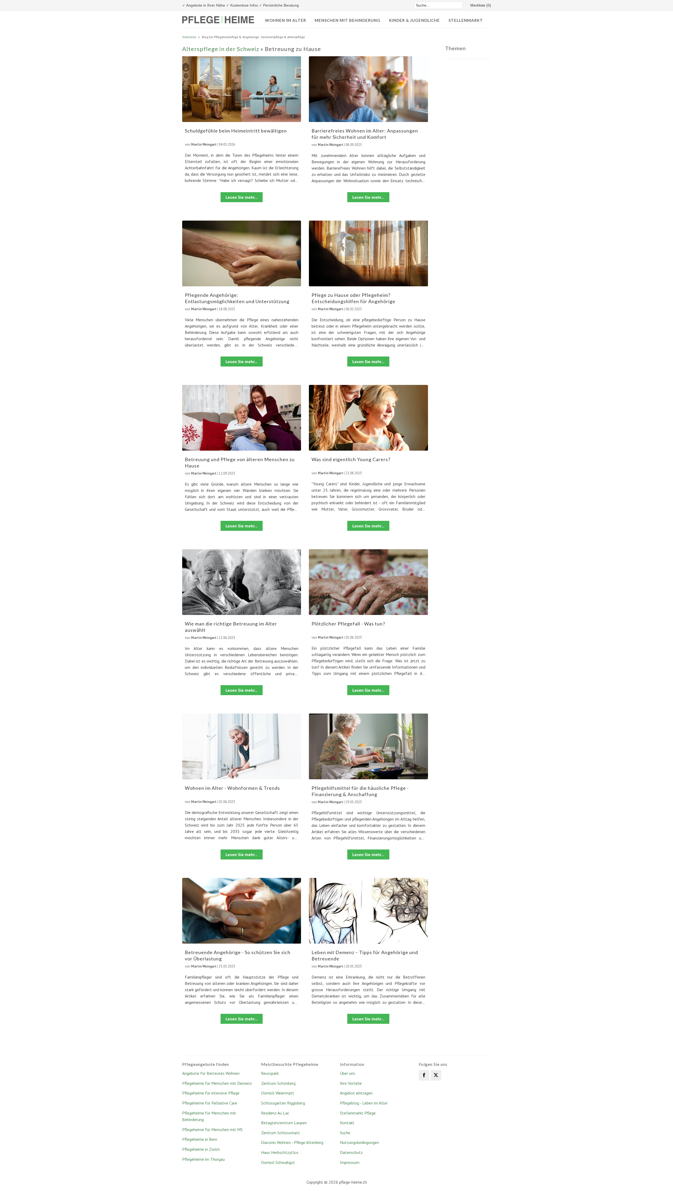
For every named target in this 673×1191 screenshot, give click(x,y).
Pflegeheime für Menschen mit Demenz (217, 1083)
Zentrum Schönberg (278, 1083)
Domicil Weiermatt (277, 1093)
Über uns (347, 1073)
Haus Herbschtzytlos (279, 1152)
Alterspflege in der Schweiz (220, 48)
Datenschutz (351, 1152)
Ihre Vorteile (351, 1083)
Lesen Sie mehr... (242, 197)
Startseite (189, 37)
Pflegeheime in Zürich (201, 1149)
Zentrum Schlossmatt (280, 1132)
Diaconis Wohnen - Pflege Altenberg (292, 1142)
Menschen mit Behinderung (347, 20)
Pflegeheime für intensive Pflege (210, 1093)
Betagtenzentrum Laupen (284, 1122)
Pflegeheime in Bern (199, 1139)
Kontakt (347, 1122)
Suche (345, 1132)
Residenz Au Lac (275, 1113)
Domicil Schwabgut (278, 1162)
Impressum (349, 1162)
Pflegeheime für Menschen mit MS (212, 1129)
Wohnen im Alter (285, 20)
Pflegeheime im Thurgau (203, 1159)
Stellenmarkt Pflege (358, 1113)
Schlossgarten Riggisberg (283, 1103)
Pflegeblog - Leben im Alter (364, 1103)
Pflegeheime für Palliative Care (209, 1103)
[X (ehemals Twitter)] (436, 1075)
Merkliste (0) (480, 5)
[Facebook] (424, 1075)
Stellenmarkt (465, 20)
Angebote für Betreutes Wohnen (210, 1073)
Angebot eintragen (356, 1093)
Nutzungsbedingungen (359, 1142)
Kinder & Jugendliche (414, 20)
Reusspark (270, 1073)
